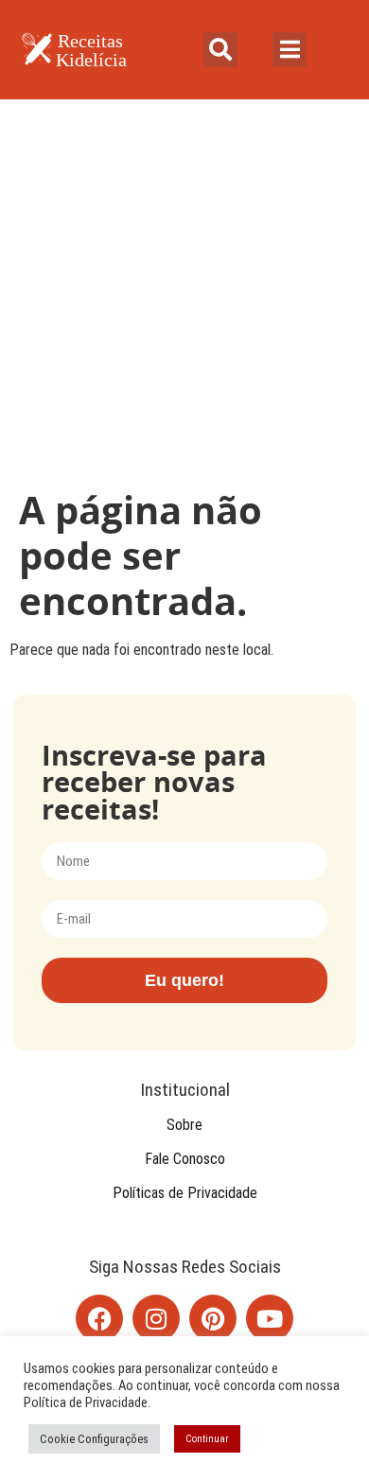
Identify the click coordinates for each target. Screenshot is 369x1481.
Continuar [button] (207, 1439)
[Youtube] (269, 1318)
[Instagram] (156, 1318)
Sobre (184, 1125)
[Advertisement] (184, 293)
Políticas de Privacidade (185, 1193)
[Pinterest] (213, 1318)
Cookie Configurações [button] (94, 1439)
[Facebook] (99, 1318)
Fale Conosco (185, 1159)
